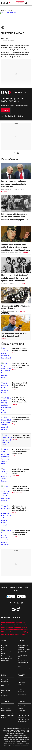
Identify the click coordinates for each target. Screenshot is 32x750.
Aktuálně (4, 641)
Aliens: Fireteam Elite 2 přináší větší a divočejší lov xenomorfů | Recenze (21, 419)
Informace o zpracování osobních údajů (13, 739)
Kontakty (4, 587)
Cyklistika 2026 (22, 694)
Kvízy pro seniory (5, 656)
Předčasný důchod (22, 706)
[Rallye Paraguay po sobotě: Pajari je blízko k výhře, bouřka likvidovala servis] (6, 370)
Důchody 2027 (21, 710)
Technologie (5, 701)
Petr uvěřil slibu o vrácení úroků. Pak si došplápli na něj (14, 334)
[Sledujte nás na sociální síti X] (10, 602)
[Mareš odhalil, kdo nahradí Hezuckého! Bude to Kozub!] (6, 353)
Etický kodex (7, 745)
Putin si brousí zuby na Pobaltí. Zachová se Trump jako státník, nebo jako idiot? (13, 184)
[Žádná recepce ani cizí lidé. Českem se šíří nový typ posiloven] (6, 388)
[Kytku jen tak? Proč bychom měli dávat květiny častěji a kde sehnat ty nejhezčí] (6, 456)
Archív (10, 10)
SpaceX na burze (5, 706)
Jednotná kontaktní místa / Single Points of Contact (16, 743)
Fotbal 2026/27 (21, 682)
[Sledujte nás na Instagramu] (18, 602)
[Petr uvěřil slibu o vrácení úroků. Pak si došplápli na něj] (15, 323)
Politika (3, 675)
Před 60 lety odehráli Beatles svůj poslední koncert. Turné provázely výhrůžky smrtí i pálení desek (15, 278)
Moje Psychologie (6, 622)
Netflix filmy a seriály (6, 717)
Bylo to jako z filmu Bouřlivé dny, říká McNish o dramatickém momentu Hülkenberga (21, 532)
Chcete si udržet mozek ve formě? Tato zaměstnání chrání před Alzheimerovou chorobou (20, 488)
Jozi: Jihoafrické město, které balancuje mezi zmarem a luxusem (20, 471)
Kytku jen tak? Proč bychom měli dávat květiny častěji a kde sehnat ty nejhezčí (21, 451)
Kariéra (16, 590)
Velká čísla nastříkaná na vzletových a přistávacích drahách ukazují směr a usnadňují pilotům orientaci (19, 508)
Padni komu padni (5, 690)
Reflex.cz (3, 10)
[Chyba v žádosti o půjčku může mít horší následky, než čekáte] (7, 440)
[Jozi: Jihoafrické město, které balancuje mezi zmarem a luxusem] (6, 475)
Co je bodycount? (5, 660)
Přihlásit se (19, 116)
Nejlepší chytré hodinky (7, 713)
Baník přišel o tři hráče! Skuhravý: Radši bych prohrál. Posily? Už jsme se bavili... (20, 400)
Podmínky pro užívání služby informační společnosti (16, 737)
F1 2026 (20, 689)
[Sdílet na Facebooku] (14, 153)
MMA (19, 680)
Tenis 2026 (20, 687)
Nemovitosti (9, 627)
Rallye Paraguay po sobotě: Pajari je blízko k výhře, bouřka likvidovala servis (20, 365)
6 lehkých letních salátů (24, 669)
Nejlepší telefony (5, 708)
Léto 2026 (21, 641)
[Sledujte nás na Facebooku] (14, 602)
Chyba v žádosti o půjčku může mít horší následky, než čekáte (21, 436)
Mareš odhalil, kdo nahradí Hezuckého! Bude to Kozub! (19, 349)
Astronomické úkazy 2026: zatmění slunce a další (24, 657)
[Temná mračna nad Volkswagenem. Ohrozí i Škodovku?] (16, 295)
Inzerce (20, 587)
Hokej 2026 (21, 684)
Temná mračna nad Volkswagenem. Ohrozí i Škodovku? (15, 307)
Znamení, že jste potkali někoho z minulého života (24, 651)
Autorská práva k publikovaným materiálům (15, 735)
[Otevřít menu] (29, 2)
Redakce (12, 587)
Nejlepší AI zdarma (6, 710)
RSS (26, 587)
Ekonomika (21, 701)
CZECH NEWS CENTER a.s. (22, 728)
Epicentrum (4, 645)
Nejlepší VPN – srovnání (7, 715)
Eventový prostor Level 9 (17, 632)
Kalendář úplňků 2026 (6, 658)
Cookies (26, 739)
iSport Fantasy (10, 625)
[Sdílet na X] (18, 153)
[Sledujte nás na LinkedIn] (21, 602)
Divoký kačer (4, 695)
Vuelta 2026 (23, 634)
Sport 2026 (22, 675)
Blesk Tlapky (15, 622)
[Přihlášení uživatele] (26, 2)
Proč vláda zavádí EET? (7, 688)
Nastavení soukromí (10, 741)
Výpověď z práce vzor (6, 692)
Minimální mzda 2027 (23, 713)
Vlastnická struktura (21, 741)
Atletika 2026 (21, 691)
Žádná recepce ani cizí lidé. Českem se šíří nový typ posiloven (19, 385)
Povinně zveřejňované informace (20, 745)
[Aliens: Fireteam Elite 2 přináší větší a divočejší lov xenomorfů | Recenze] (6, 424)
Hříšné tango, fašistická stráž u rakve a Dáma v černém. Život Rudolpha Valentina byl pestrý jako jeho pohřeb (15, 217)
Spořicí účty (21, 708)
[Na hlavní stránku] (5, 2)
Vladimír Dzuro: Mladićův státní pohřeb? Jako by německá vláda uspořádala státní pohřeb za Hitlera (15, 247)
